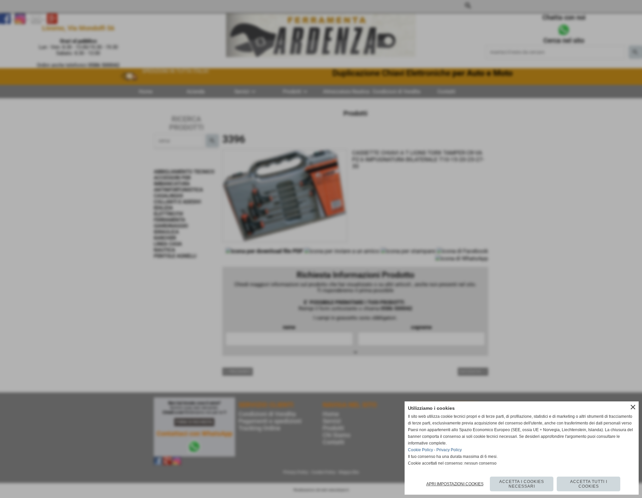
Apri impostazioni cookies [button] (455, 484)
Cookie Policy (420, 450)
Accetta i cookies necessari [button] (521, 484)
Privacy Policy (449, 450)
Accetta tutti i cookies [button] (588, 484)
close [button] (633, 407)
